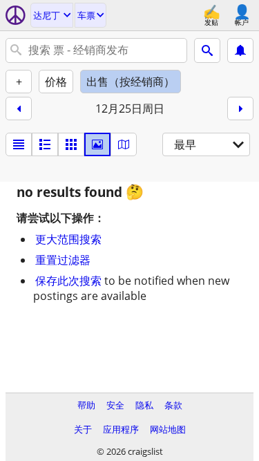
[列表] (19, 144)
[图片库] (97, 144)
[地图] (124, 144)
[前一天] (19, 108)
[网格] (71, 144)
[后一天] (240, 108)
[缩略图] (45, 144)
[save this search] (240, 50)
